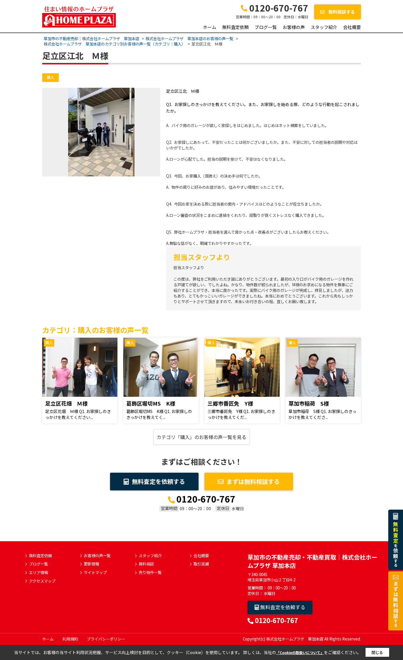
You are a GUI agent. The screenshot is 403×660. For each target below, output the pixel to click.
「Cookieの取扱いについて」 (300, 652)
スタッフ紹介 (324, 27)
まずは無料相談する (253, 481)
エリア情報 (38, 572)
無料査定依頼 (235, 27)
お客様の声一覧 (97, 555)
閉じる (377, 652)
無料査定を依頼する (158, 481)
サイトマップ (95, 572)
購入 (50, 77)
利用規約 (70, 639)
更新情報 (91, 564)
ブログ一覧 (266, 27)
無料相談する (341, 12)
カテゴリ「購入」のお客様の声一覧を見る (201, 436)
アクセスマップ (42, 581)
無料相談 (146, 564)
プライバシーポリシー (106, 639)
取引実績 (201, 564)
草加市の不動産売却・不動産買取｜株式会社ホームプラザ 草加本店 (312, 561)
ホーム (209, 27)
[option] (101, 132)
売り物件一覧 (150, 572)
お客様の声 (294, 27)
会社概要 (352, 27)
